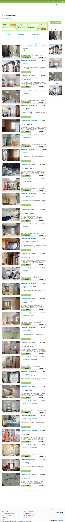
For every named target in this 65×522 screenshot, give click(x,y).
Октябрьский (25, 63)
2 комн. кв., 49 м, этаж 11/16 (29, 105)
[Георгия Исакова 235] (11, 406)
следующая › (31, 489)
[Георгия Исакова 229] (11, 450)
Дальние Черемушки (32, 345)
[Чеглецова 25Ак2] (11, 66)
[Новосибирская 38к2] (11, 244)
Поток (30, 301)
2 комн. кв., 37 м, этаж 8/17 (29, 209)
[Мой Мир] (60, 512)
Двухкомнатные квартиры (28, 513)
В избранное (41, 57)
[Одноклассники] (58, 512)
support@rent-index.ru (58, 520)
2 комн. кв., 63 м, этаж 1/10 (29, 91)
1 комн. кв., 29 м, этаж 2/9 (28, 164)
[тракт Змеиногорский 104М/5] (11, 273)
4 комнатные (21, 34)
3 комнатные (7, 39)
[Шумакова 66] (11, 80)
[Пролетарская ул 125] (11, 51)
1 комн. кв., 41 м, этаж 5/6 (28, 474)
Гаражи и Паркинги (36, 34)
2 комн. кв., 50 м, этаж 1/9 (28, 283)
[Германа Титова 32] (11, 333)
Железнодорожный (27, 181)
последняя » (38, 489)
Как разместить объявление (8, 513)
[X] (62, 512)
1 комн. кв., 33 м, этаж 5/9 (28, 238)
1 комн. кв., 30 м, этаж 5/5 (28, 401)
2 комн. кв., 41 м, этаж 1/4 (28, 313)
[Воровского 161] (11, 140)
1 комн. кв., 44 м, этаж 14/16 (29, 120)
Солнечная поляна (32, 167)
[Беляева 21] (11, 303)
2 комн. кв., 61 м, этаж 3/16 (29, 149)
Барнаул (5, 4)
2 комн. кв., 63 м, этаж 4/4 (28, 268)
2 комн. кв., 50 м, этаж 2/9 (28, 386)
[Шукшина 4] (11, 289)
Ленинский (25, 167)
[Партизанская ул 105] (11, 125)
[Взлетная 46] (11, 465)
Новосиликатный (34, 241)
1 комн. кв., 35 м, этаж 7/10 (29, 135)
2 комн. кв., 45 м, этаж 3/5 (28, 445)
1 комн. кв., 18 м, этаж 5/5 (28, 415)
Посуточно (58, 4)
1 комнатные (7, 34)
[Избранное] (62, 2)
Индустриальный (26, 78)
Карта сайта (4, 517)
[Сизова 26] (11, 318)
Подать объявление (55, 22)
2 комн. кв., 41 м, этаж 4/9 (28, 60)
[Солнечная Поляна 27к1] (11, 169)
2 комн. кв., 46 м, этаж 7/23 (29, 253)
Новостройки (33, 78)
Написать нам (5, 511)
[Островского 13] (11, 421)
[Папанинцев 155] (11, 258)
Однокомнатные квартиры (28, 511)
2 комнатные (7, 36)
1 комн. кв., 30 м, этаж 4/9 (28, 193)
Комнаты (20, 39)
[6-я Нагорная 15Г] (11, 229)
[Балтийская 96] (11, 111)
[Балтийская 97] (11, 435)
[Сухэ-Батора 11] (11, 199)
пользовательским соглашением (24, 521)
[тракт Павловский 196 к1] (11, 377)
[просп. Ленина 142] (11, 184)
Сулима (32, 196)
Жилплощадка (32, 315)
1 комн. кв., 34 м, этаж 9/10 (29, 459)
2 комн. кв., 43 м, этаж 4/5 (28, 342)
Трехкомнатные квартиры (28, 515)
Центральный (26, 48)
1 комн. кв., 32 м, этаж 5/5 (28, 327)
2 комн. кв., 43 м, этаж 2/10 (29, 357)
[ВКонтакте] (57, 512)
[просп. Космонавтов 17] (11, 155)
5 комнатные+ (21, 36)
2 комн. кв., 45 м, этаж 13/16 (29, 46)
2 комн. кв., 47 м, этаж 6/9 (28, 371)
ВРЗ (29, 137)
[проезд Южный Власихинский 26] (11, 96)
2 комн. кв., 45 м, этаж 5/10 (29, 75)
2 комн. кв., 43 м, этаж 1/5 (28, 179)
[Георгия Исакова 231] (11, 347)
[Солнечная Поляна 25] (11, 391)
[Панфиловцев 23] (11, 479)
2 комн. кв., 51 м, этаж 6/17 (29, 224)
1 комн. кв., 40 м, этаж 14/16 (29, 430)
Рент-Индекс (8, 519)
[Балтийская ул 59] (11, 362)
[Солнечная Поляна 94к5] (11, 214)
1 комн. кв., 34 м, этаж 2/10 (29, 298)
